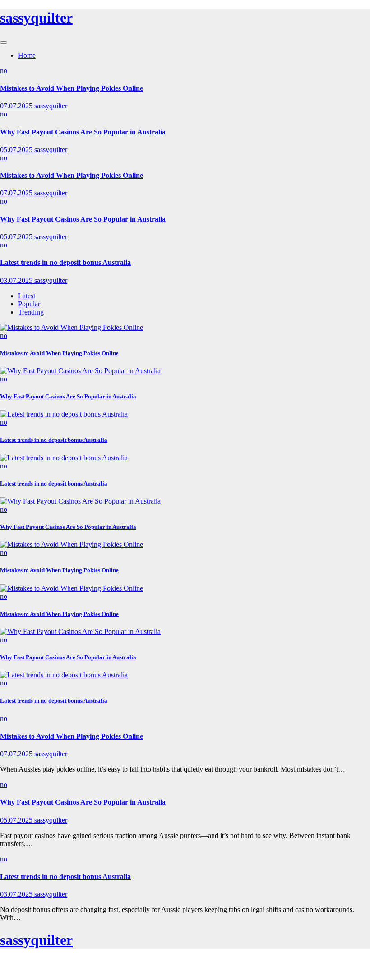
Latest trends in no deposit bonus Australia (65, 262)
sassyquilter (36, 17)
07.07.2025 (17, 106)
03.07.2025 (17, 280)
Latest (26, 296)
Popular (29, 304)
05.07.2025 (17, 149)
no (3, 70)
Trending (31, 312)
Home (27, 55)
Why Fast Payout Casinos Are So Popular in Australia (83, 132)
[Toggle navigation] (3, 42)
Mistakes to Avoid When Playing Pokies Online (71, 88)
